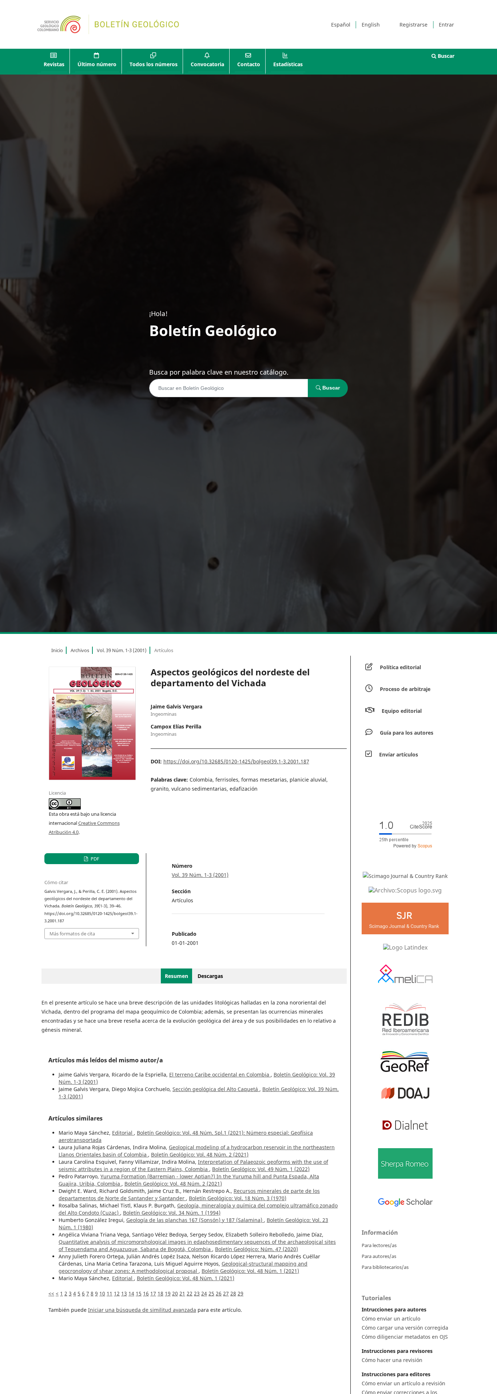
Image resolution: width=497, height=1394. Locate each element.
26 (219, 1293)
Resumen (176, 975)
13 (124, 1293)
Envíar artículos (398, 754)
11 (109, 1293)
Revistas (54, 64)
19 (168, 1293)
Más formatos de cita (72, 933)
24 (204, 1293)
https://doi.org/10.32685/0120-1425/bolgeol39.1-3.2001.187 (236, 761)
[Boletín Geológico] (405, 890)
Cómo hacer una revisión (392, 1360)
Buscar (445, 55)
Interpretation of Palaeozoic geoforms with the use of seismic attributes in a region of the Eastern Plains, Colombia (193, 1165)
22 (189, 1293)
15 (139, 1293)
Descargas (210, 975)
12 (117, 1293)
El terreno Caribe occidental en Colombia (220, 1074)
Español (340, 24)
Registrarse (413, 24)
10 (102, 1293)
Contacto (248, 64)
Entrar (446, 24)
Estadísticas (288, 64)
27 (226, 1293)
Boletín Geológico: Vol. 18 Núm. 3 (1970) (237, 1198)
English (371, 24)
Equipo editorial (402, 710)
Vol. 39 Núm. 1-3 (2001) (122, 650)
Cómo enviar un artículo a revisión (403, 1383)
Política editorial (400, 667)
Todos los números (154, 64)
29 (240, 1293)
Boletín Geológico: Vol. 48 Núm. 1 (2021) (250, 1270)
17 (153, 1293)
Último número (96, 64)
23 (197, 1293)
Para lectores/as (379, 1245)
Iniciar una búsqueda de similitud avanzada (142, 1309)
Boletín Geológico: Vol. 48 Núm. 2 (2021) (200, 1154)
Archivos (80, 650)
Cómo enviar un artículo (391, 1318)
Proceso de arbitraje (405, 689)
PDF (94, 858)
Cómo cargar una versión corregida (405, 1327)
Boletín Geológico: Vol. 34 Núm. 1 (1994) (171, 1212)
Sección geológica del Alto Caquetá (215, 1089)
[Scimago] (405, 875)
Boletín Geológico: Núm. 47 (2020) (256, 1249)
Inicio (57, 650)
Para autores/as (379, 1256)
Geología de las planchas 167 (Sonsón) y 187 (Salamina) (195, 1220)
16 (146, 1293)
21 (182, 1293)
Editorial (123, 1132)
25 (211, 1293)
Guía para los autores (406, 732)
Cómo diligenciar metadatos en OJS (405, 1336)
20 (175, 1293)
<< (51, 1293)
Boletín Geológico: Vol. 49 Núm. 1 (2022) (261, 1169)
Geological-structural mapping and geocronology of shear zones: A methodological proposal (183, 1267)
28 (233, 1293)
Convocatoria (207, 64)
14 (131, 1293)
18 (160, 1293)
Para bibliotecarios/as (385, 1267)
